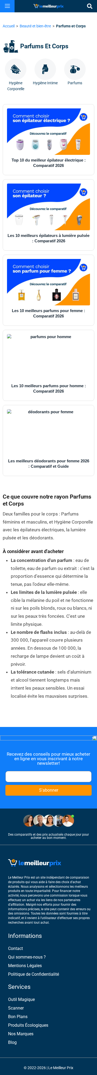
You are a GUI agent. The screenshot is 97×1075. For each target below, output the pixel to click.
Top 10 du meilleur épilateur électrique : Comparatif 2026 (49, 163)
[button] (7, 6)
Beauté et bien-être (35, 26)
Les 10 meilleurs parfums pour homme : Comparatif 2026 (48, 388)
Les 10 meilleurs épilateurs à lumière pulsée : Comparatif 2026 (48, 238)
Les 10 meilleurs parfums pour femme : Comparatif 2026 (48, 313)
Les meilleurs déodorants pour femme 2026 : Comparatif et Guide (48, 464)
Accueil (9, 26)
